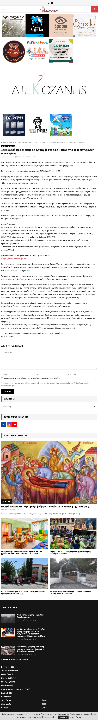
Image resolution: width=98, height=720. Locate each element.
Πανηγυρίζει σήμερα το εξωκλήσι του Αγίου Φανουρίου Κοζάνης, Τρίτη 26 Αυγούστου (70, 593)
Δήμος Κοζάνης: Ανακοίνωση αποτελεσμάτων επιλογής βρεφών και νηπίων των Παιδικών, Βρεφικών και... (21, 553)
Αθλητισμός (6, 704)
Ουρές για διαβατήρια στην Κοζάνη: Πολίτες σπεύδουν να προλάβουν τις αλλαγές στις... (23, 593)
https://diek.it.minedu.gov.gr (13, 259)
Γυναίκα (4, 708)
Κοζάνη (4, 146)
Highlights (5, 678)
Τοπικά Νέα (11, 146)
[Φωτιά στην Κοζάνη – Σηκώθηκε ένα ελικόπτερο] (8, 618)
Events (4, 685)
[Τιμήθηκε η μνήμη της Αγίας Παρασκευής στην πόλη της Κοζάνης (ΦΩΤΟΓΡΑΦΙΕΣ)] (73, 533)
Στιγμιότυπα (6, 700)
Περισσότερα (75, 717)
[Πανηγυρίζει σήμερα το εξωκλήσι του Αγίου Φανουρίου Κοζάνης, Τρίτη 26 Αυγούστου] (73, 573)
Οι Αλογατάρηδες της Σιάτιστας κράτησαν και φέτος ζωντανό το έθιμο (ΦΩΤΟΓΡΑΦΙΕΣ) (30, 649)
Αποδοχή (63, 717)
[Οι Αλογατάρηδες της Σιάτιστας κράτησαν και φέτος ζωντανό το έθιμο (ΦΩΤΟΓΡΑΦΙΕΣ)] (8, 650)
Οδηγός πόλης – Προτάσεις (12, 689)
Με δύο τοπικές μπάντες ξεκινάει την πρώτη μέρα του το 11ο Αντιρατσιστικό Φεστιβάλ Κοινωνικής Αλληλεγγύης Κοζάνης (31, 632)
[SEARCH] (94, 406)
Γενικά (4, 674)
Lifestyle (5, 682)
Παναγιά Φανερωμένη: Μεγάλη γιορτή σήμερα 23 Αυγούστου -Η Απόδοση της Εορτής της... (45, 506)
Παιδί (3, 697)
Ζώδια (4, 693)
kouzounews (8, 157)
